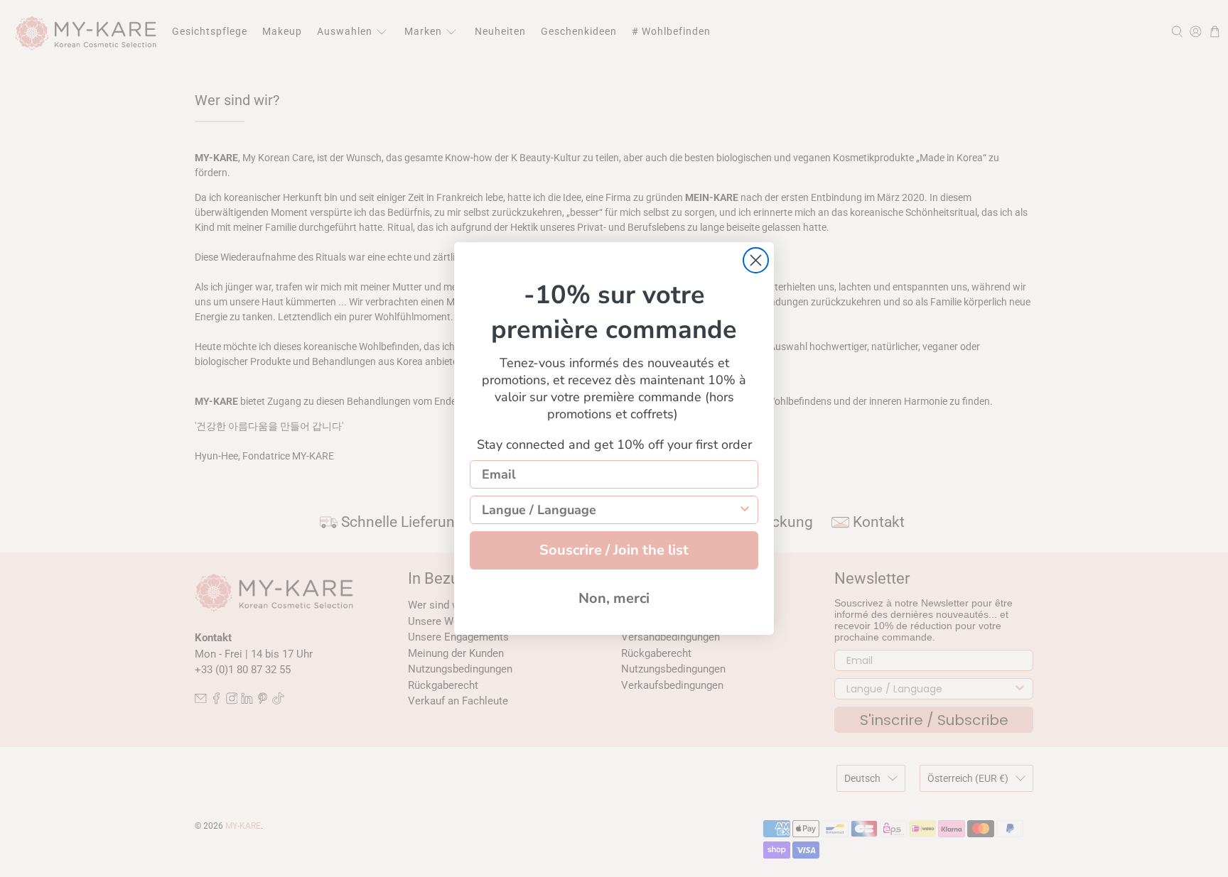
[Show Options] (745, 509)
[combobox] (610, 509)
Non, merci (614, 598)
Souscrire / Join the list (614, 550)
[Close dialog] (755, 260)
